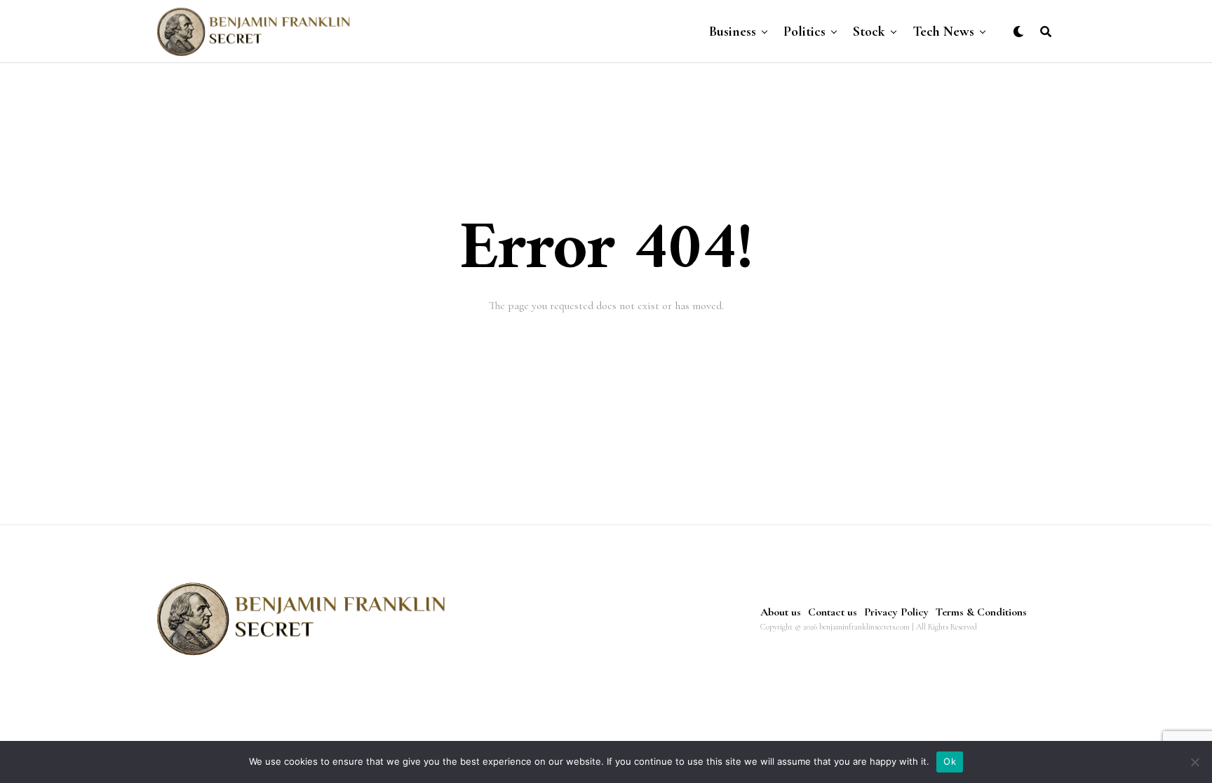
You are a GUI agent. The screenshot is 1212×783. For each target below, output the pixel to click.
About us (780, 612)
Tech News (943, 31)
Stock (869, 31)
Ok (949, 761)
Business (732, 31)
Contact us (832, 612)
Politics (804, 31)
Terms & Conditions (981, 612)
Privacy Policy (896, 612)
